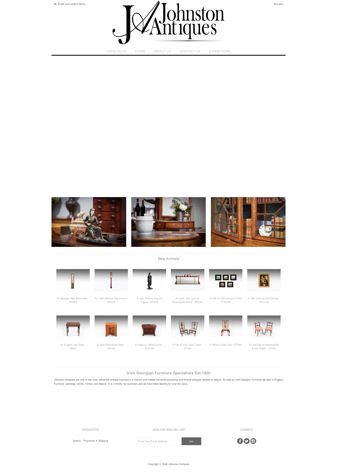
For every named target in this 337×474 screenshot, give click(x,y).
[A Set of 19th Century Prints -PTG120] (225, 294)
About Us (162, 51)
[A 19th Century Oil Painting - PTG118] (264, 294)
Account (278, 4)
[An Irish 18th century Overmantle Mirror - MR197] (187, 294)
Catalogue (116, 51)
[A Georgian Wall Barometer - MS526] (73, 294)
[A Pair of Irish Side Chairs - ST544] (187, 340)
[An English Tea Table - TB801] (73, 340)
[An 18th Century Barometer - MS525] (111, 294)
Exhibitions (220, 51)
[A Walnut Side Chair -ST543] (225, 340)
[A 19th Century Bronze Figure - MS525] (149, 294)
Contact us (190, 51)
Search (77, 440)
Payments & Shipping (95, 440)
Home (140, 51)
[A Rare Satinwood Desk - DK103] (111, 340)
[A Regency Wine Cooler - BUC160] (149, 340)
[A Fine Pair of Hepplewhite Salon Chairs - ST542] (264, 340)
